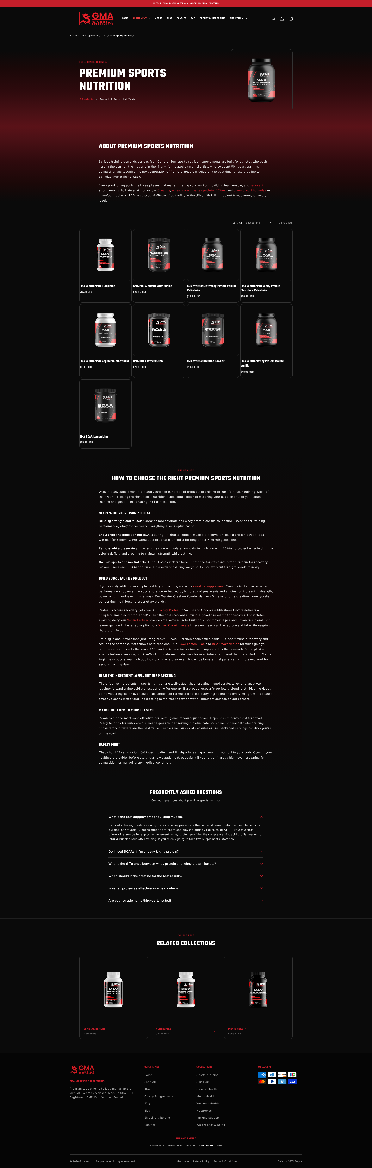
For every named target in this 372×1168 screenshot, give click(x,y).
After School (175, 1146)
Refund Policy (201, 1161)
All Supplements (90, 35)
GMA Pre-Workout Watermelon (152, 286)
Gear (219, 1146)
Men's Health (205, 1096)
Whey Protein (170, 610)
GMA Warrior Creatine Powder (205, 361)
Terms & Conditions (225, 1161)
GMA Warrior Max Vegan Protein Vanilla (104, 361)
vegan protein (203, 190)
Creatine (164, 190)
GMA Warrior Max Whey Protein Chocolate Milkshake (260, 288)
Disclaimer (182, 1161)
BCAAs (221, 190)
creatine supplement (208, 586)
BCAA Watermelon (225, 644)
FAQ (147, 1103)
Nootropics (204, 1110)
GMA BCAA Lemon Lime (94, 437)
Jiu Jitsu (190, 1146)
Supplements (206, 1146)
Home (73, 35)
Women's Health (207, 1103)
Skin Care (203, 1082)
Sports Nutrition (207, 1075)
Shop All (150, 1082)
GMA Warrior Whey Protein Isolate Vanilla (262, 363)
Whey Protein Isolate (173, 625)
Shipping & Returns (157, 1117)
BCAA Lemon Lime (191, 644)
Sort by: (237, 222)
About (148, 1089)
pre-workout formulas (250, 190)
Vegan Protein (137, 620)
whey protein (181, 190)
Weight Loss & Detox (210, 1124)
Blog (147, 1110)
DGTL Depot (295, 1161)
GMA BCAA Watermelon (148, 361)
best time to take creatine (237, 171)
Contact (149, 1124)
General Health (206, 1089)
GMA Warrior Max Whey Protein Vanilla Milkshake (211, 288)
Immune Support (207, 1117)
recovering (258, 185)
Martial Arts (157, 1146)
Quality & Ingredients (158, 1096)
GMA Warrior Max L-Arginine (97, 286)
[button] (141, 19)
